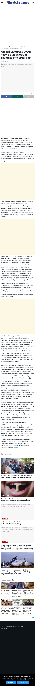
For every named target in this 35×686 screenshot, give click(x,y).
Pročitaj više (23, 682)
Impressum (4, 629)
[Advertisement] (17, 27)
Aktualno (5, 472)
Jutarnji (16, 448)
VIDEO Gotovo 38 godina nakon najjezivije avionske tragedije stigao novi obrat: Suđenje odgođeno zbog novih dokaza (15, 572)
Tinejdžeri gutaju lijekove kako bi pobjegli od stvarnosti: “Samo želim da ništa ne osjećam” (15, 500)
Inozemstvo (6, 495)
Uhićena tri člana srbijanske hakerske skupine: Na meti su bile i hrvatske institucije (17, 523)
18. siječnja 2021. (5, 61)
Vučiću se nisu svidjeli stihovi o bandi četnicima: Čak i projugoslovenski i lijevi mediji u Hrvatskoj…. (16, 477)
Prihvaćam (11, 682)
